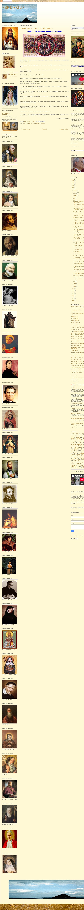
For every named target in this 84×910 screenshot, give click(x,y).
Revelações (82, 462)
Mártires (72, 454)
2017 (73, 291)
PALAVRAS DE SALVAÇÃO (78, 220)
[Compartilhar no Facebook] (42, 121)
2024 (73, 182)
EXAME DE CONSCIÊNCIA (76, 310)
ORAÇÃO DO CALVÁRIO (76, 509)
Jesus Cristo (32, 123)
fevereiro (75, 284)
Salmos (72, 463)
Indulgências (77, 452)
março (74, 283)
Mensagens (78, 454)
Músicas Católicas (79, 455)
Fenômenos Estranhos (78, 447)
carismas (72, 438)
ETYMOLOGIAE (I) (74, 382)
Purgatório (73, 462)
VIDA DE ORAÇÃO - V (75, 324)
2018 (73, 290)
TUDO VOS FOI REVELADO (76, 329)
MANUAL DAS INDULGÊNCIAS (77, 340)
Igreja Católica (74, 450)
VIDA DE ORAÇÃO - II (75, 318)
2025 (73, 180)
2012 (73, 300)
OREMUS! (73, 311)
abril (74, 281)
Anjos (81, 434)
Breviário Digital (75, 437)
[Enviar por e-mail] (39, 121)
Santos (79, 463)
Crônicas (78, 441)
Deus (81, 442)
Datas (72, 442)
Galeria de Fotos (74, 449)
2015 (73, 295)
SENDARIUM (14, 7)
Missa (43, 123)
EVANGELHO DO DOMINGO (76, 403)
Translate (75, 29)
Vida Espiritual (76, 467)
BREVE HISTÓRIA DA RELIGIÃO (77, 352)
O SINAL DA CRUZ (74, 350)
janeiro (74, 286)
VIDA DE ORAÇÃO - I (75, 316)
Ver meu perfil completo (12, 76)
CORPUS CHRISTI (76, 251)
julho (74, 198)
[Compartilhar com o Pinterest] (44, 121)
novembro (75, 192)
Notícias (75, 457)
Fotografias (76, 448)
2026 (73, 179)
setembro (75, 195)
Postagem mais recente (25, 129)
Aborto (77, 434)
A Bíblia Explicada (74, 433)
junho (74, 200)
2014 (73, 296)
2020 (73, 188)
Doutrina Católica (26, 123)
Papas (72, 459)
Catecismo (77, 438)
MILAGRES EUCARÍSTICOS (76, 372)
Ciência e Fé (75, 439)
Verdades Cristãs (75, 466)
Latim (75, 453)
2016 (73, 293)
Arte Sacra (80, 436)
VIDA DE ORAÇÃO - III (75, 320)
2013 (73, 298)
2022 (73, 185)
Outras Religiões (74, 458)
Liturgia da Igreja (38, 123)
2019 (73, 288)
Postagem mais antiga (63, 129)
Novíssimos (81, 457)
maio (74, 279)
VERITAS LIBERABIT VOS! (78, 261)
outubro (74, 193)
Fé (71, 447)
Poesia (78, 459)
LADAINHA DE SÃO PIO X (76, 413)
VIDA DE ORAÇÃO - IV (75, 322)
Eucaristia (74, 445)
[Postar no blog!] (40, 121)
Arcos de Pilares (12, 74)
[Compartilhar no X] (41, 121)
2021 (73, 187)
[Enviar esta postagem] (37, 121)
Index (72, 452)
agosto (74, 196)
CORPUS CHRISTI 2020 (77, 249)
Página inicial (44, 129)
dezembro (75, 190)
